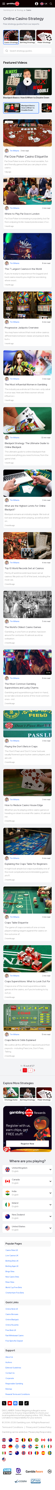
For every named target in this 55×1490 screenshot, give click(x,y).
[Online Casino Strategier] (50, 1453)
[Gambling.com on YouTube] (10, 1403)
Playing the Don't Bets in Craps (21, 746)
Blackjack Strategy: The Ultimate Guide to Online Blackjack (27, 445)
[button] (27, 1169)
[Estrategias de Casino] (30, 1453)
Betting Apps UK (11, 1266)
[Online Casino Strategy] (4, 1440)
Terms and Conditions (12, 1427)
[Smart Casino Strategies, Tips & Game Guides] (4, 1459)
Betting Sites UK (11, 1261)
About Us (9, 1357)
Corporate (9, 1378)
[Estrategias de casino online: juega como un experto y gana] (4, 1453)
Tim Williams (14, 151)
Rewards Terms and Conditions (17, 1394)
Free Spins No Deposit (14, 1341)
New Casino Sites (12, 1277)
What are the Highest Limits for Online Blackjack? (25, 507)
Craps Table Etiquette (16, 922)
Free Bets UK (10, 1330)
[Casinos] (23, 1440)
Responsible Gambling (14, 1384)
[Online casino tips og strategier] (4, 1446)
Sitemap (8, 1389)
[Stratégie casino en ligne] (50, 1440)
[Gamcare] (18, 1471)
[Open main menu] (3, 3)
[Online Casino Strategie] (10, 1453)
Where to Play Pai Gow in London (22, 213)
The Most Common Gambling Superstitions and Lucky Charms (21, 685)
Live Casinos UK (11, 1255)
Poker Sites (9, 1282)
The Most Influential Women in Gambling (26, 384)
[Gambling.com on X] (4, 1403)
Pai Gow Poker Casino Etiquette (26, 157)
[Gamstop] (7, 1471)
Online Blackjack (12, 1319)
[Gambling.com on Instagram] (21, 1403)
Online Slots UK (11, 1309)
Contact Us (9, 1373)
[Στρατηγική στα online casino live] (17, 1446)
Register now (27, 1143)
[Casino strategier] (23, 1453)
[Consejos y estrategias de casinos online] (43, 1453)
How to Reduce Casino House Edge (24, 805)
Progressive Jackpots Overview (22, 327)
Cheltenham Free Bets (14, 1293)
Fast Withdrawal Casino (14, 1335)
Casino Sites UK (11, 1250)
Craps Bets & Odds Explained (20, 1040)
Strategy (20, 10)
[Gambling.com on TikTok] (26, 1403)
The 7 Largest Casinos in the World (23, 268)
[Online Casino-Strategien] (17, 1440)
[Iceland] (23, 1446)
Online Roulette (12, 1325)
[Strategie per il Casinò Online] (50, 1446)
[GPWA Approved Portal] (36, 1481)
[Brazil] (37, 1440)
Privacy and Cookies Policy (38, 1427)
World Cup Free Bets (13, 1287)
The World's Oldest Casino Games (23, 627)
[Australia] (10, 1440)
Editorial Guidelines (13, 1368)
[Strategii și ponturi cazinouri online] (37, 1453)
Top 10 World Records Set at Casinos (24, 568)
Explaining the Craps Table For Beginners (26, 863)
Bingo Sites (9, 1271)
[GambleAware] (34, 1471)
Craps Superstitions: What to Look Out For (27, 981)
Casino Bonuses (11, 1314)
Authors (8, 1362)
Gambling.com (8, 10)
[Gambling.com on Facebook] (15, 1403)
